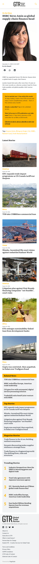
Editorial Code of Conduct (9, 556)
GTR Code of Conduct (8, 554)
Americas (5, 169)
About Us (5, 531)
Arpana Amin (10, 131)
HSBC (33, 131)
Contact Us (5, 533)
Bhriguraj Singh (21, 131)
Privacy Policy (6, 549)
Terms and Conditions (8, 547)
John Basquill (7, 66)
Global (4, 245)
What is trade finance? (8, 538)
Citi (29, 131)
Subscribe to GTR (7, 535)
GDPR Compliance (7, 551)
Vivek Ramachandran (19, 133)
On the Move (7, 13)
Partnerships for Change (9, 540)
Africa (4, 209)
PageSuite (12, 561)
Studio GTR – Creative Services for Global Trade (16, 543)
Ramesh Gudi (7, 133)
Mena (4, 362)
